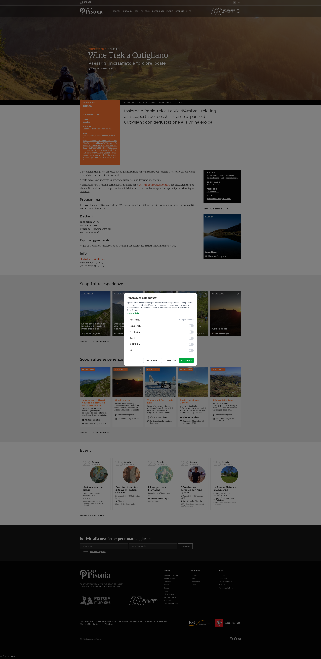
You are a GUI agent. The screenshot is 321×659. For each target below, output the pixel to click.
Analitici (134, 338)
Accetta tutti (186, 360)
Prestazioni (135, 332)
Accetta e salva (169, 360)
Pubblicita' (135, 344)
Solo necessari (151, 360)
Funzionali (135, 326)
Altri (132, 350)
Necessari (135, 319)
